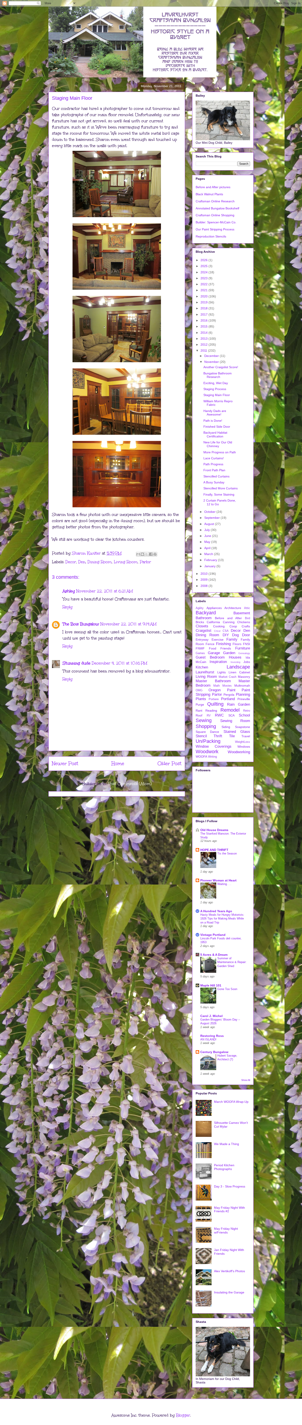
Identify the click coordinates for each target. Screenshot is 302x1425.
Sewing (204, 720)
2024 (204, 272)
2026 (204, 260)
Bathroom (204, 618)
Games (200, 653)
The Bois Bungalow (81, 624)
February (211, 560)
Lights (221, 672)
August (209, 524)
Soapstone (242, 727)
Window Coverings (213, 746)
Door (246, 635)
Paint (231, 690)
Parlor (145, 562)
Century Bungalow (214, 1052)
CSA (226, 630)
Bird (247, 618)
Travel (245, 736)
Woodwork (207, 751)
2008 (204, 586)
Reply (68, 607)
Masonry (244, 676)
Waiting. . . (224, 884)
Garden (229, 653)
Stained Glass (237, 732)
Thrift (218, 736)
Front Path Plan (214, 470)
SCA (231, 715)
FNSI (246, 644)
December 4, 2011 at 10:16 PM (119, 663)
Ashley (69, 591)
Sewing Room (235, 721)
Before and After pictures (213, 187)
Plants (201, 699)
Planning (243, 694)
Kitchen (202, 667)
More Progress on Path (219, 452)
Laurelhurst (205, 672)
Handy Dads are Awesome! (214, 412)
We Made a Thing (226, 1144)
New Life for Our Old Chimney (217, 444)
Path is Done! (212, 420)
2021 (204, 290)
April (207, 548)
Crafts (246, 626)
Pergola (229, 694)
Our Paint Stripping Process (215, 229)
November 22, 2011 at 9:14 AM (128, 624)
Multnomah (242, 685)
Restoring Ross (212, 1036)
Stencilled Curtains (216, 476)
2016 (204, 320)
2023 (204, 278)
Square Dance (207, 732)
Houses (235, 657)
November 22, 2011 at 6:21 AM (104, 591)
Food (212, 648)
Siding (226, 727)
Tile (232, 736)
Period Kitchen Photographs (224, 1167)
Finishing (223, 644)
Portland (228, 699)
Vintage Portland (213, 935)
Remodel (230, 710)
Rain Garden (238, 704)
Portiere (214, 699)
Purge (200, 704)
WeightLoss (242, 741)
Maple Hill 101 (210, 985)
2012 (204, 344)
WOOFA (201, 756)
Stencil (201, 736)
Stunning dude (76, 663)
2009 (204, 579)
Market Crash (228, 676)
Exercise (218, 639)
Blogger (183, 1415)
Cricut (217, 631)
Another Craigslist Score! (220, 367)
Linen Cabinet (239, 672)
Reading (211, 710)
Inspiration (218, 662)
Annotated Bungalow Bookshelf (217, 208)
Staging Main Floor (216, 395)
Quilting (215, 704)
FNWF (200, 648)
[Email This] (138, 554)
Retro (246, 710)
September (212, 517)
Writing (212, 756)
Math (216, 685)
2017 (204, 314)
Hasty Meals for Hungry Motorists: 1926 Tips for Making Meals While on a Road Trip (222, 918)
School (244, 715)
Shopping (206, 726)
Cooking (219, 626)
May (207, 542)
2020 (204, 296)
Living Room (126, 562)
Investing (235, 662)
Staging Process (214, 389)
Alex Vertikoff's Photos (229, 1271)
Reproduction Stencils (211, 236)
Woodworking (239, 752)
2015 (204, 326)
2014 (204, 332)
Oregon (214, 690)
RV (209, 715)
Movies (227, 685)
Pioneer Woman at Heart (218, 880)
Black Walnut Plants (209, 194)
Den (81, 562)
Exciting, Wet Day (215, 383)
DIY (226, 635)
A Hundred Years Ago (216, 911)
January (210, 566)
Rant (199, 710)
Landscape (238, 667)
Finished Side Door (216, 426)
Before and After (228, 618)
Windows (243, 746)
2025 (204, 266)
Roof (199, 715)
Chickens (243, 622)
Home (117, 763)
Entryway (202, 639)
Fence (210, 644)
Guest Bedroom (210, 657)
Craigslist (203, 630)
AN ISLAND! (208, 1039)
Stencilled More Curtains (220, 488)
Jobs (246, 662)
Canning (229, 622)
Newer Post (65, 763)
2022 (204, 284)
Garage (214, 653)
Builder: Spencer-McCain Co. (216, 222)
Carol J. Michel (211, 1016)
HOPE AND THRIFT (214, 850)
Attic (247, 608)
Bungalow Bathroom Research (217, 375)
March (209, 554)
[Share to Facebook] (151, 554)
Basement (241, 613)
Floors (237, 644)
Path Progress (213, 464)
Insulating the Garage (229, 1292)
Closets (202, 626)
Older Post (169, 763)
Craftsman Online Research (215, 201)
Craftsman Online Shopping (215, 215)
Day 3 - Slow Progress (229, 1186)
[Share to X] (146, 554)
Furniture (242, 648)
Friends (225, 648)
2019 (204, 302)
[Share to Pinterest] (155, 554)
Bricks (200, 622)
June (208, 536)
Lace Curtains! (213, 458)
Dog (235, 635)
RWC (219, 715)
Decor (70, 562)
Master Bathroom (213, 681)
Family (231, 639)
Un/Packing (208, 741)
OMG (199, 690)
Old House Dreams (214, 830)
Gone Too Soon (227, 989)
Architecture (232, 608)
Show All (245, 1080)
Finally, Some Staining (218, 494)
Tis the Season (227, 853)
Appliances (214, 608)
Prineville (243, 699)
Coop (233, 626)
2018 (204, 308)
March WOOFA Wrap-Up (231, 1101)
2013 (204, 338)
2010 (204, 573)
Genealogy (244, 653)
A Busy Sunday (213, 482)
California (213, 622)
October (210, 511)
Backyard (206, 612)
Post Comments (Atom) (130, 783)
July (207, 530)
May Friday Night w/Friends (226, 1230)
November (212, 362)
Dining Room (100, 562)
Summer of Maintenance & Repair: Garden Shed (232, 962)
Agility (200, 608)
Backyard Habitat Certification (215, 434)
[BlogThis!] (142, 554)
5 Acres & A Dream (213, 954)
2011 (204, 350)
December (212, 356)
